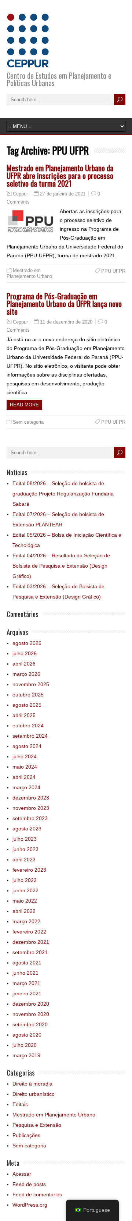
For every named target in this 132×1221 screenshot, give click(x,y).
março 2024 (26, 787)
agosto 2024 (26, 746)
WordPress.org (29, 1205)
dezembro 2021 (30, 942)
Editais (20, 1104)
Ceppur (20, 194)
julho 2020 (24, 1045)
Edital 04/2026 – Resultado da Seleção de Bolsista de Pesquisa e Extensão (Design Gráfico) (61, 566)
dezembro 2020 (30, 1004)
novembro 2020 (30, 1014)
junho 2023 (25, 849)
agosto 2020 (26, 1035)
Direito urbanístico (33, 1094)
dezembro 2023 (30, 798)
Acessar (21, 1174)
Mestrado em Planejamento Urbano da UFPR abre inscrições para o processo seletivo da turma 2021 (60, 175)
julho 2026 (24, 653)
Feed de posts (29, 1184)
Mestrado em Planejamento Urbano (29, 273)
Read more (24, 404)
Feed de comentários (37, 1194)
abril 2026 (24, 664)
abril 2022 (24, 911)
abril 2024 (24, 777)
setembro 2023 (30, 818)
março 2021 (26, 983)
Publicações (26, 1135)
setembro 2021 (30, 952)
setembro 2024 (30, 736)
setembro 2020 (30, 1024)
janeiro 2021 (26, 993)
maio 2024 (24, 767)
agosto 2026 (26, 643)
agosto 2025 (26, 705)
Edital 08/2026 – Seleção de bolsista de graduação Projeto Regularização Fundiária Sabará (63, 493)
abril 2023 (24, 859)
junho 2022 (25, 890)
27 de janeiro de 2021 (62, 194)
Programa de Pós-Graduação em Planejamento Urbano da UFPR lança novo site (64, 303)
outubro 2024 (28, 725)
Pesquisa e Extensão (36, 1125)
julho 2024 (24, 756)
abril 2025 (24, 715)
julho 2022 (24, 880)
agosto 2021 (26, 963)
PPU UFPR (113, 271)
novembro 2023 (30, 808)
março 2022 (26, 921)
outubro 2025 (28, 695)
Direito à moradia (32, 1084)
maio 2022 (24, 901)
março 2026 (26, 674)
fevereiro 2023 (29, 870)
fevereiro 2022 (29, 932)
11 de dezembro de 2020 (66, 322)
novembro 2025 (30, 684)
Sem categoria (28, 422)
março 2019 (26, 1055)
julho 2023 (24, 839)
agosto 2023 (26, 829)
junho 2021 (25, 973)
